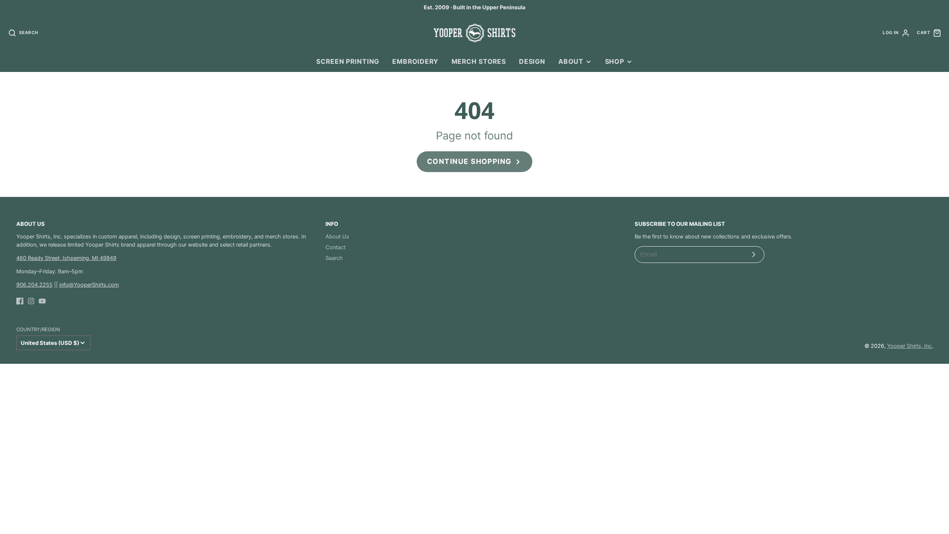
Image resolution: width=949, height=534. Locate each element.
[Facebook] (20, 301)
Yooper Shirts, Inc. (910, 346)
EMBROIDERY (415, 61)
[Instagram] (31, 301)
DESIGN (532, 61)
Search (334, 258)
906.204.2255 (34, 284)
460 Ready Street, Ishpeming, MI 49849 (66, 258)
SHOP (614, 61)
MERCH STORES (479, 61)
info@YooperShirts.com (89, 284)
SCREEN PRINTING (347, 61)
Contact (335, 247)
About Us (337, 236)
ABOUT (570, 61)
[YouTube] (42, 301)
